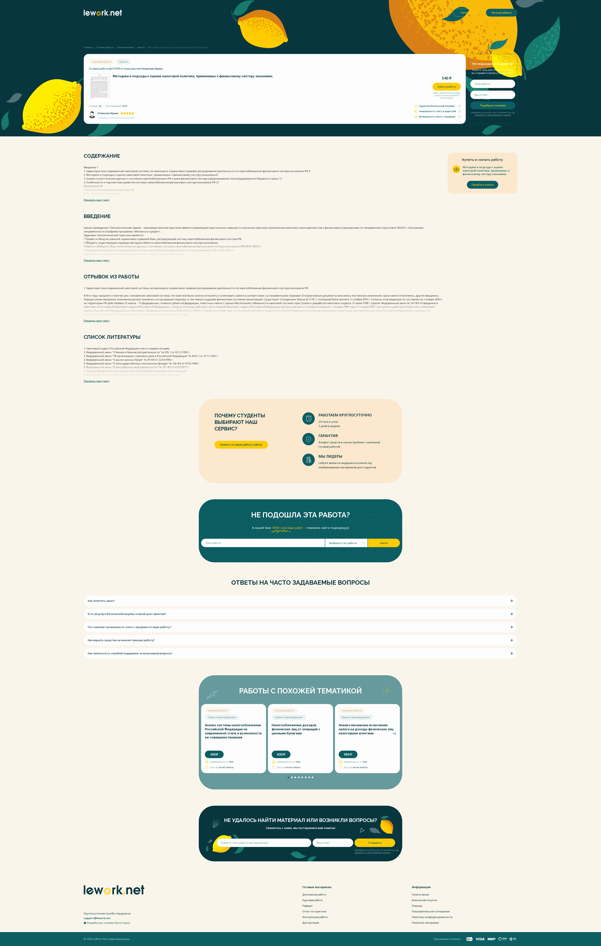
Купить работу (446, 86)
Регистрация (468, 12)
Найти (384, 543)
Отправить (375, 842)
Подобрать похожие (493, 105)
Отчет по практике (314, 911)
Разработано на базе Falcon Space (108, 923)
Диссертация (310, 922)
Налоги (141, 47)
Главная (88, 47)
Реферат (307, 906)
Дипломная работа (314, 894)
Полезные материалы (425, 922)
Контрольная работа (315, 917)
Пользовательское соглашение (431, 911)
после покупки (130, 193)
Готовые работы (105, 47)
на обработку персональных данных (495, 113)
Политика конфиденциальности (432, 917)
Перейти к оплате (482, 184)
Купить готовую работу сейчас (241, 444)
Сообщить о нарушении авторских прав (116, 117)
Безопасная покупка (424, 900)
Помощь (417, 906)
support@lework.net (97, 918)
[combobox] (346, 543)
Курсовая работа (312, 900)
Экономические (125, 47)
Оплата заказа (420, 894)
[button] (207, 733)
